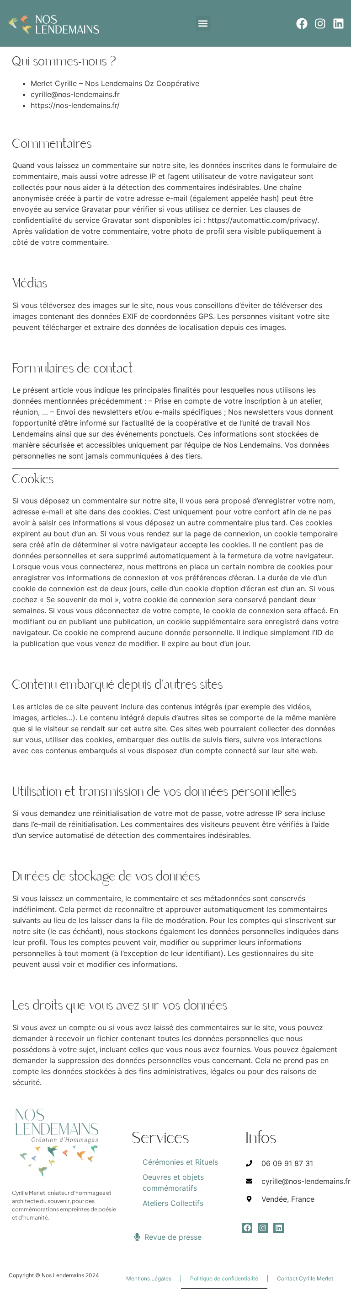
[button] (203, 23)
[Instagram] (320, 23)
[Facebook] (302, 23)
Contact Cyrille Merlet (305, 1278)
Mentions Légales (148, 1278)
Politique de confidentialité (224, 1278)
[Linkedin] (338, 23)
